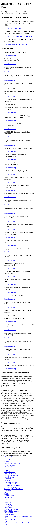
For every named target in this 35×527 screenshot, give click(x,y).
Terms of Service (9, 507)
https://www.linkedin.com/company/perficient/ (18, 516)
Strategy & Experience (11, 467)
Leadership (7, 502)
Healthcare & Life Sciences (12, 485)
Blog (5, 521)
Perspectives (8, 497)
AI (5, 468)
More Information (9, 514)
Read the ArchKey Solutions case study (16, 44)
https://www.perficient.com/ (12, 463)
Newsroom (7, 504)
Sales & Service (9, 477)
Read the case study (10, 55)
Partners (6, 492)
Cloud (6, 470)
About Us (7, 460)
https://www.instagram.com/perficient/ (15, 518)
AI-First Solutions (9, 465)
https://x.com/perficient (11, 519)
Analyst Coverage (9, 495)
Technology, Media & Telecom (13, 489)
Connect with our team (7, 457)
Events (6, 499)
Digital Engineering (10, 473)
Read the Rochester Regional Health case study (18, 36)
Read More (7, 501)
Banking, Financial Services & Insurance (16, 484)
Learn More (7, 478)
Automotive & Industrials (11, 482)
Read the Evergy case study (12, 28)
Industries (7, 480)
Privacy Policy (8, 506)
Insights (6, 494)
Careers (6, 461)
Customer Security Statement (13, 509)
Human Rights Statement (11, 511)
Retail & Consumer (10, 487)
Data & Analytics (9, 472)
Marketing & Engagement (12, 475)
